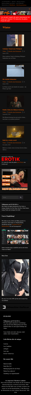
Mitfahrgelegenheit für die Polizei (11, 368)
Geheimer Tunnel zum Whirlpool (12, 49)
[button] (29, 9)
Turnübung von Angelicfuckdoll (11, 373)
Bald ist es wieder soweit (10, 140)
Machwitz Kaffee (7, 364)
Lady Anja (6, 351)
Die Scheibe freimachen (9, 79)
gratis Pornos (20, 162)
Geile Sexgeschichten (21, 5)
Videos (4, 51)
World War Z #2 (7, 366)
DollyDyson (12, 5)
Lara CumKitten (7, 346)
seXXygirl (5, 349)
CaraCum (5, 344)
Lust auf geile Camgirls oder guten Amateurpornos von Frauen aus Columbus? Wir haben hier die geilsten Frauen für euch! (15, 19)
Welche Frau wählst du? (9, 371)
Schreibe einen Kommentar (14, 51)
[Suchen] (20, 197)
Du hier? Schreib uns (8, 353)
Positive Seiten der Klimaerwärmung (13, 110)
